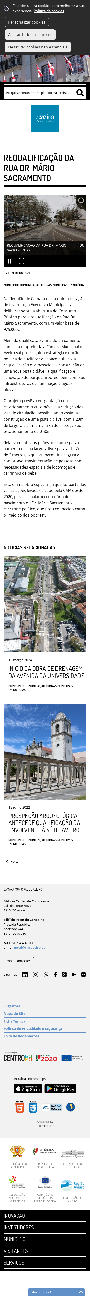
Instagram (35, 975)
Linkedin (25, 975)
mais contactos (19, 960)
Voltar (15, 861)
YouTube (74, 976)
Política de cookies (49, 10)
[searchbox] (45, 93)
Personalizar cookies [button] (26, 22)
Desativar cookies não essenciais (37, 47)
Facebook (55, 975)
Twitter (46, 975)
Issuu (64, 975)
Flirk (83, 975)
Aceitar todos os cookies (30, 34)
